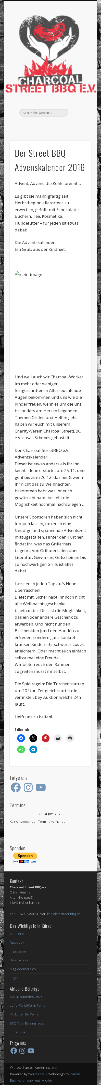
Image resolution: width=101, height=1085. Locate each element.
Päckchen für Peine (24, 1014)
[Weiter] (83, 814)
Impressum (18, 951)
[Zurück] (18, 814)
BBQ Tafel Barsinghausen (28, 1023)
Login (14, 978)
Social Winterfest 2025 (26, 996)
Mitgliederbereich (23, 969)
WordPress (36, 1074)
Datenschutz (19, 960)
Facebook (50, 125)
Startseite (17, 933)
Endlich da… (18, 1032)
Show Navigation (79, 44)
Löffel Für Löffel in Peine (27, 1005)
